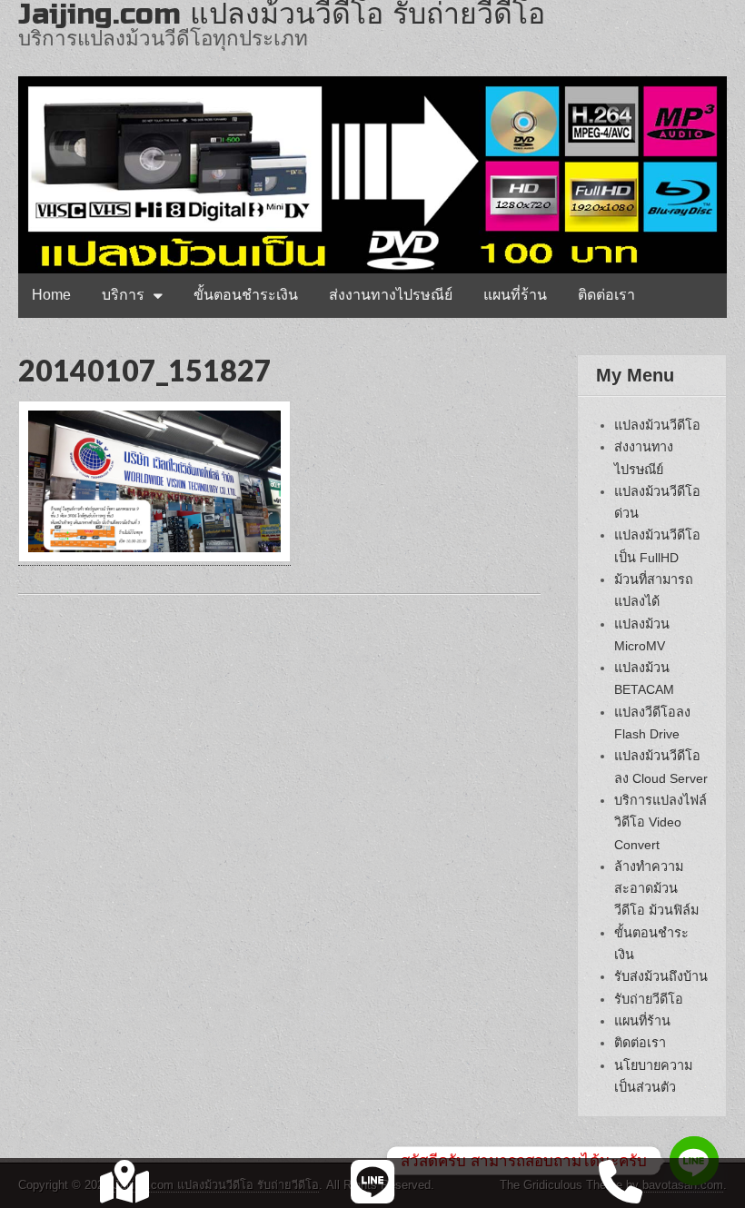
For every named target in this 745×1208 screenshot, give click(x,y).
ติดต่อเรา (606, 294)
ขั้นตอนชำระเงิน (246, 294)
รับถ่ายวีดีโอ (648, 999)
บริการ (123, 294)
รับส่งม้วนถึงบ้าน (661, 976)
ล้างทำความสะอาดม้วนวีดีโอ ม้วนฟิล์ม (656, 888)
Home (51, 294)
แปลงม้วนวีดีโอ (657, 425)
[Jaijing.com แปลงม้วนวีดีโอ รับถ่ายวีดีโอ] (372, 136)
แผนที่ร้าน (515, 294)
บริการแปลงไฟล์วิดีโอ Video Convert (660, 822)
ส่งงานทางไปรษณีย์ (390, 294)
